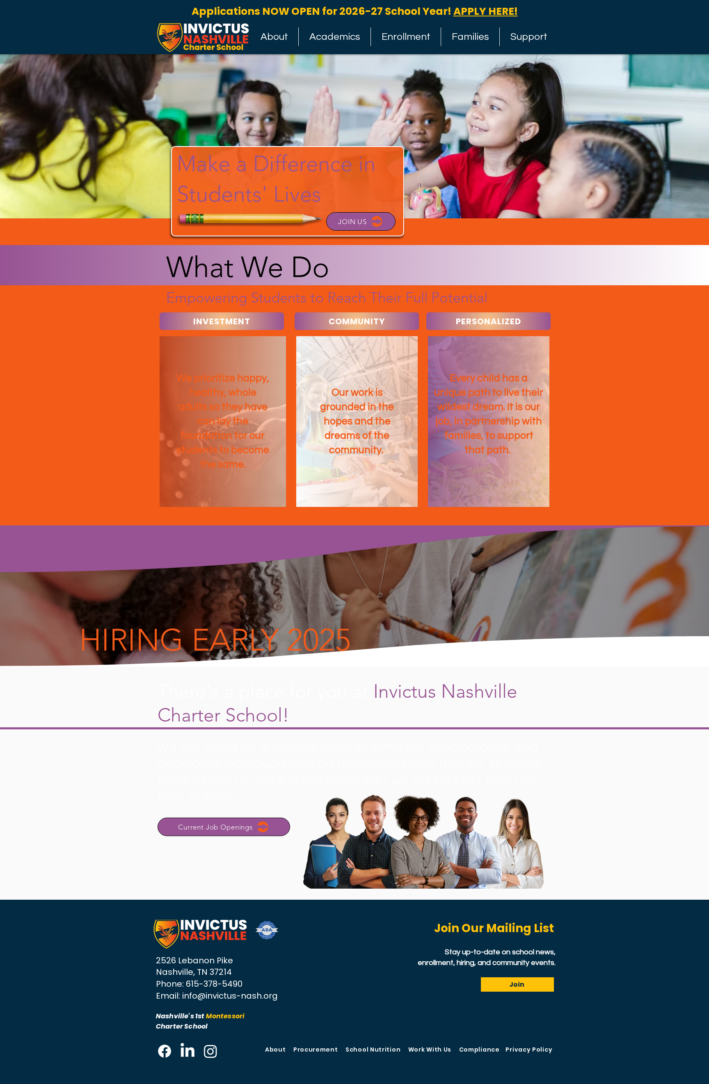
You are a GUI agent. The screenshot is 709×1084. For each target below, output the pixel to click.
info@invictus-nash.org (230, 995)
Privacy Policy (528, 1049)
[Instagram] (210, 1051)
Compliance (479, 1049)
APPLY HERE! (485, 11)
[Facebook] (164, 1051)
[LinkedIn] (187, 1051)
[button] (406, 37)
